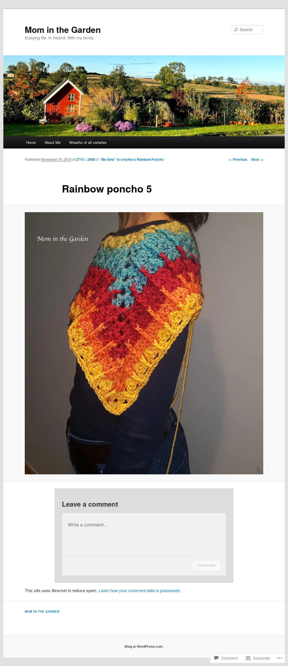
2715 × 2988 (85, 159)
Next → (257, 159)
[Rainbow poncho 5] (144, 343)
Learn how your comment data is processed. (140, 590)
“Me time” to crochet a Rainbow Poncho (131, 159)
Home (31, 142)
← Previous (238, 159)
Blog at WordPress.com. (144, 646)
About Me (52, 142)
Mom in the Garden (63, 29)
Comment (206, 565)
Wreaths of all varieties (88, 142)
